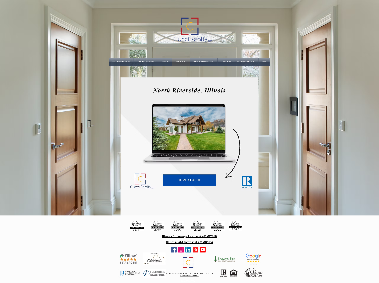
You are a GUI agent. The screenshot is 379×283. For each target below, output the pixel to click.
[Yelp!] (195, 249)
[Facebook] (174, 249)
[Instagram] (181, 249)
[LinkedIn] (188, 249)
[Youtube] (203, 249)
